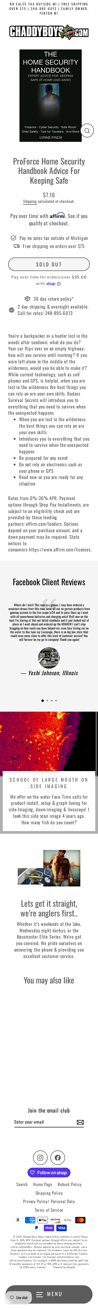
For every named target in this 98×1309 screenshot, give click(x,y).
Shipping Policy (49, 1193)
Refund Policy (70, 1184)
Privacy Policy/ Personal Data (49, 1201)
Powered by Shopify (64, 1267)
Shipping (30, 201)
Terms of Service (49, 1210)
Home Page (42, 1184)
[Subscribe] (79, 1122)
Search (22, 1184)
